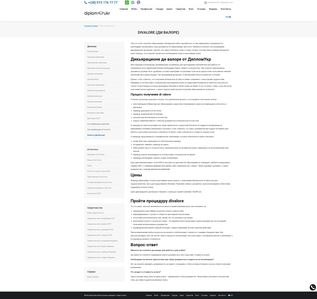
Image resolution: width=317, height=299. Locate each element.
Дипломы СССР (93, 118)
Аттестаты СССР (94, 193)
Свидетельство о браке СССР (99, 224)
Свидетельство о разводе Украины (101, 252)
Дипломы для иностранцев (98, 68)
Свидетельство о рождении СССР (101, 218)
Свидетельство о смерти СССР (99, 235)
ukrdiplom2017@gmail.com (220, 2)
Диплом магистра (94, 96)
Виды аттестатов (94, 160)
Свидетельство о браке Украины (100, 246)
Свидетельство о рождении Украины (102, 241)
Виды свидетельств (95, 213)
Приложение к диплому (96, 63)
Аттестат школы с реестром (98, 171)
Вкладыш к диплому (95, 113)
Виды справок (93, 277)
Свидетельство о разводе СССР (100, 230)
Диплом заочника (94, 102)
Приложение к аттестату (97, 177)
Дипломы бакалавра (95, 85)
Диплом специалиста (96, 90)
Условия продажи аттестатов (99, 182)
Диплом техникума (95, 74)
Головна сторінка (91, 26)
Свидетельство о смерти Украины (101, 257)
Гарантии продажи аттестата (99, 188)
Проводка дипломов (95, 57)
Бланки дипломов (94, 107)
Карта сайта (121, 295)
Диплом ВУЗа (93, 79)
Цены (89, 166)
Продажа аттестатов (95, 154)
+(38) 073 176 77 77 (103, 2)
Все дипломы (92, 51)
